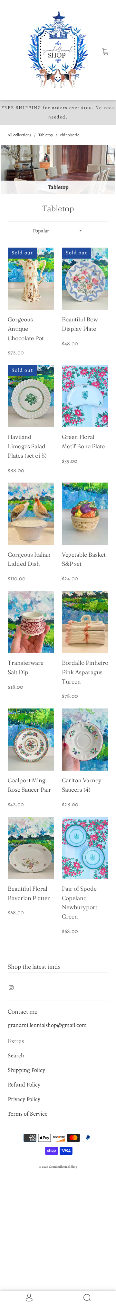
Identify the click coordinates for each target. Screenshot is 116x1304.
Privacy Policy (24, 1099)
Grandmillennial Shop (63, 1167)
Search (16, 1055)
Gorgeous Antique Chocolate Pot (26, 329)
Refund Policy (24, 1084)
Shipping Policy (26, 1070)
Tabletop (45, 135)
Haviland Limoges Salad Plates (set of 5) (27, 446)
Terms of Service (27, 1114)
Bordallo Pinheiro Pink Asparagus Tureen (85, 672)
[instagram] (11, 987)
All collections (19, 135)
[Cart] (105, 50)
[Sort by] (58, 231)
